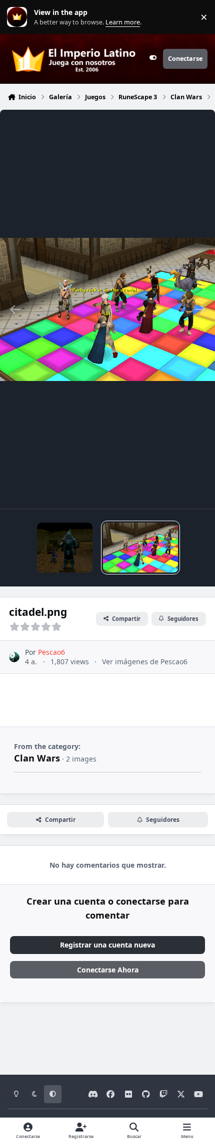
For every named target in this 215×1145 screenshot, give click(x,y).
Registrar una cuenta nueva (107, 945)
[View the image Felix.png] (65, 547)
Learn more (19, 17)
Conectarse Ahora (107, 969)
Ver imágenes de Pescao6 (145, 661)
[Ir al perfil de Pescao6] (14, 657)
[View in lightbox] (107, 309)
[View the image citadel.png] (140, 547)
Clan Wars (37, 758)
